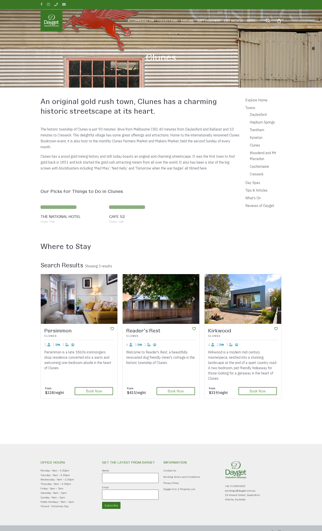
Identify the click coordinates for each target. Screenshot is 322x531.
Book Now (94, 391)
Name (105, 470)
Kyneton (256, 137)
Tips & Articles (256, 190)
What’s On (253, 198)
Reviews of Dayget (259, 205)
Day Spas (252, 182)
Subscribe (111, 505)
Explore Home (256, 100)
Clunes (255, 145)
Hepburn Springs (262, 122)
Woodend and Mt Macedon (263, 156)
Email (105, 487)
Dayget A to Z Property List (179, 489)
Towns (250, 108)
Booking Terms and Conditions (181, 476)
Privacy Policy (171, 483)
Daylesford (258, 114)
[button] (46, 299)
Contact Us (169, 470)
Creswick (257, 174)
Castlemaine (259, 166)
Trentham (257, 130)
